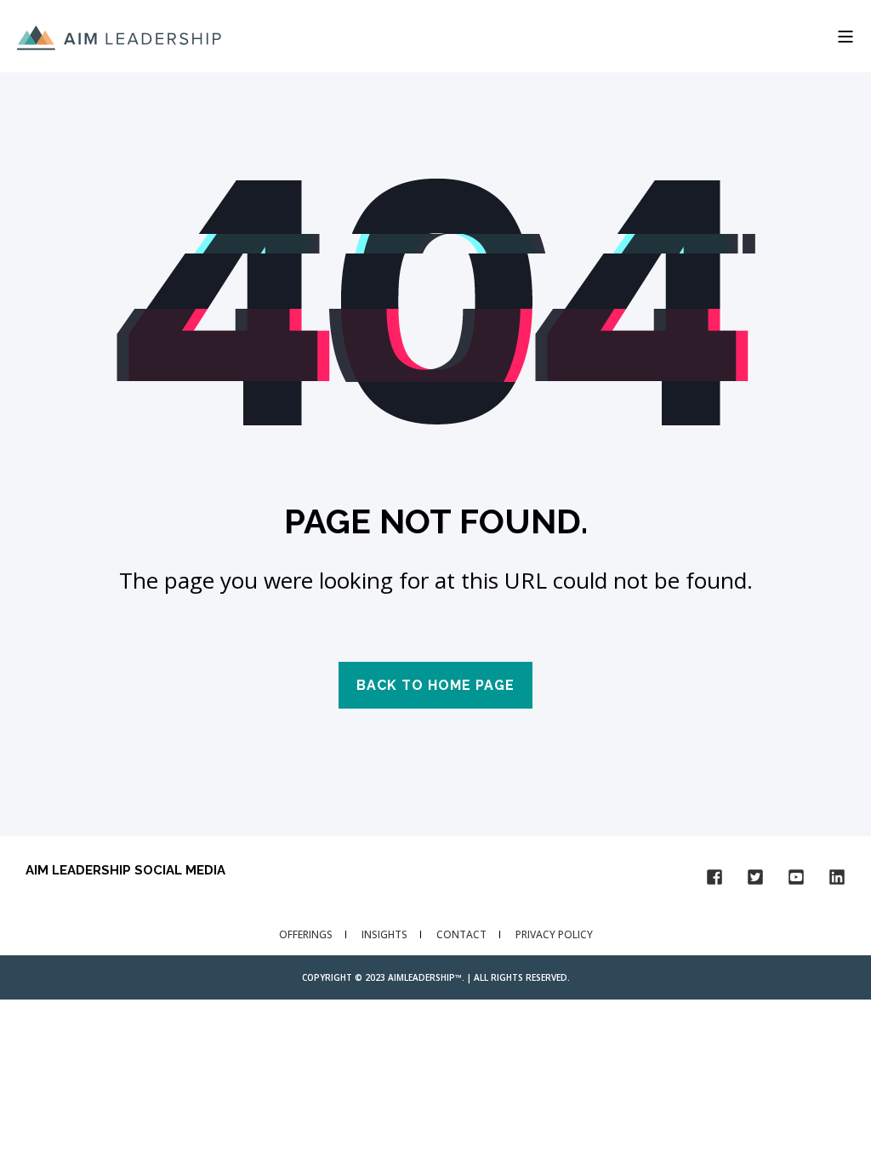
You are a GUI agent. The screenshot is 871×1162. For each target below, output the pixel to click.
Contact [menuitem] (461, 934)
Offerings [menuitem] (306, 934)
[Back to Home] (119, 35)
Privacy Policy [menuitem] (554, 934)
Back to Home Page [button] (435, 685)
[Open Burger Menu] (845, 36)
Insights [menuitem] (384, 934)
